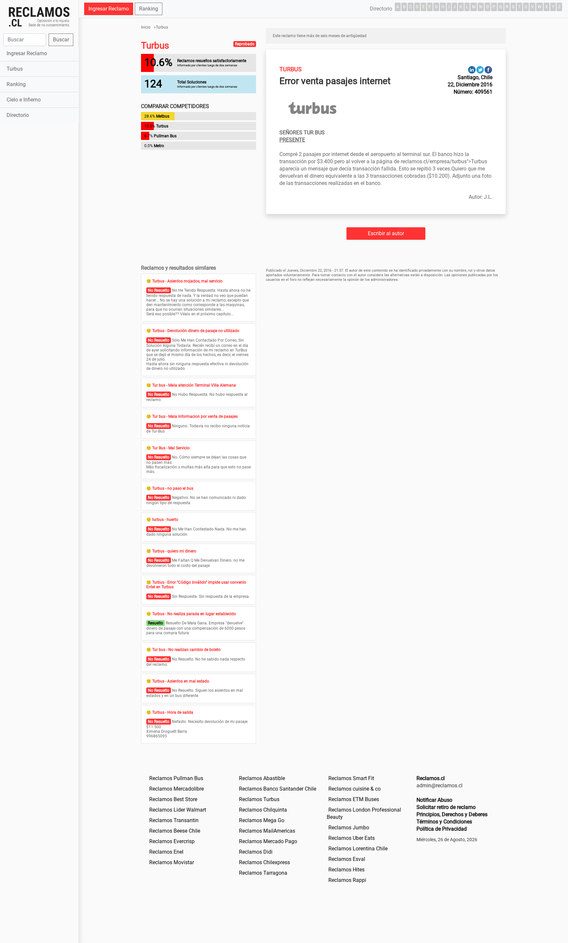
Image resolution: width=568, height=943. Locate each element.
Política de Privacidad (441, 829)
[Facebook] (488, 69)
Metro (159, 146)
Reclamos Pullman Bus (176, 778)
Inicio (146, 27)
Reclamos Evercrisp (172, 841)
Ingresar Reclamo (27, 53)
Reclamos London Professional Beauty (364, 813)
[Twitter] (480, 69)
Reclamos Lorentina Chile (358, 848)
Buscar (61, 39)
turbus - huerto (165, 519)
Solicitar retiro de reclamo (446, 807)
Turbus (15, 69)
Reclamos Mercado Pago (268, 841)
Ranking (16, 84)
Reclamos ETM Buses (353, 799)
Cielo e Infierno (24, 100)
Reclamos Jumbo (348, 827)
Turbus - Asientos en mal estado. (181, 681)
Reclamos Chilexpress (264, 862)
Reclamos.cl (430, 778)
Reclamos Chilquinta (263, 810)
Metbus (162, 116)
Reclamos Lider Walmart (177, 810)
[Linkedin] (472, 69)
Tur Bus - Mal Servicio (171, 448)
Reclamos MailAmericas (267, 831)
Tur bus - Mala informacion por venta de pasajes (195, 416)
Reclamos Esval (346, 859)
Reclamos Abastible (262, 778)
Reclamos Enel (166, 852)
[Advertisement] (39, 227)
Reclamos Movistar (171, 862)
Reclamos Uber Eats (351, 838)
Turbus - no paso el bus (172, 488)
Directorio (18, 115)
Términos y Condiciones (444, 822)
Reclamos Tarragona (263, 873)
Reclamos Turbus (259, 799)
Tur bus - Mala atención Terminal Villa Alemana (194, 385)
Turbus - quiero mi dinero (174, 551)
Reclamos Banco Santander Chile (277, 789)
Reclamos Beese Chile (174, 831)
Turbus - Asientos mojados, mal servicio (187, 281)
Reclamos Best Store (173, 799)
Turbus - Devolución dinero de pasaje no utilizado (195, 330)
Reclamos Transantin (174, 820)
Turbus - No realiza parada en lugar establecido (194, 614)
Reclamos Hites (346, 869)
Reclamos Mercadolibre (176, 789)
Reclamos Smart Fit (351, 778)
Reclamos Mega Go (261, 820)
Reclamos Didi (255, 852)
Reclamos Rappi (347, 880)
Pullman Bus (165, 136)
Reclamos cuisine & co (354, 789)
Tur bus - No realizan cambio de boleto (186, 649)
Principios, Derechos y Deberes (451, 814)
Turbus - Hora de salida (172, 712)
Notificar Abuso (434, 800)
